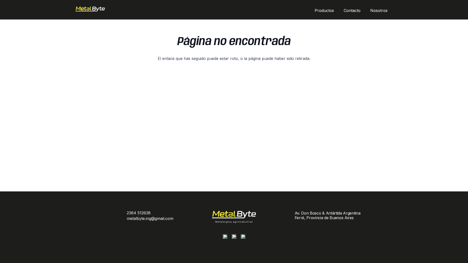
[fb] (234, 237)
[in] (243, 237)
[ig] (225, 237)
